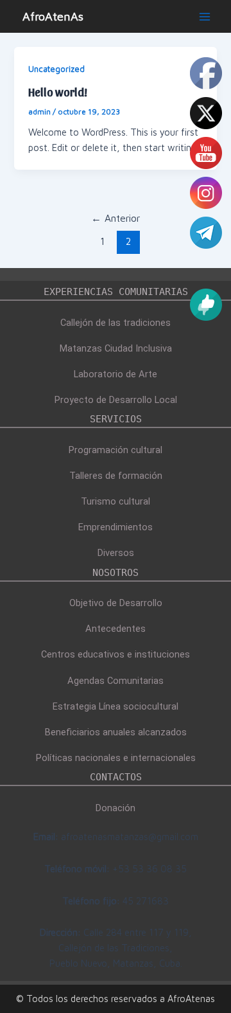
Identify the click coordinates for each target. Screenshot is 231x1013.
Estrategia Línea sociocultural (115, 706)
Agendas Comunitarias (115, 680)
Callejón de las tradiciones (115, 322)
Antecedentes (115, 628)
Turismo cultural (115, 501)
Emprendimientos (115, 527)
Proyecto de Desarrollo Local (116, 400)
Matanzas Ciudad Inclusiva (116, 348)
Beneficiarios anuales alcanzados (116, 732)
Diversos (116, 553)
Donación (115, 808)
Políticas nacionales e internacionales (116, 758)
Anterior (115, 218)
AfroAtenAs (52, 16)
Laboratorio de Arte (115, 374)
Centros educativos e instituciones (115, 654)
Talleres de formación (115, 475)
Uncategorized (56, 69)
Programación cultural (115, 450)
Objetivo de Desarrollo (115, 603)
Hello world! (57, 91)
